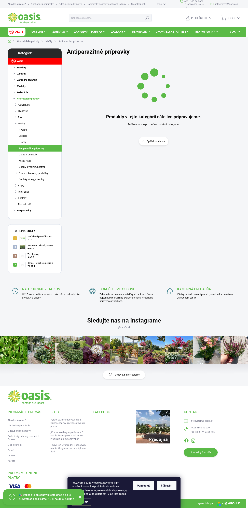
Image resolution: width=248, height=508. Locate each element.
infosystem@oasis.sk (202, 420)
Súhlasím (166, 485)
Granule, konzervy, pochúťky (33, 173)
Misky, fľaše (25, 160)
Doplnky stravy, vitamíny (31, 179)
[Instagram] (193, 439)
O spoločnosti (138, 4)
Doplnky (22, 198)
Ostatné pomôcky (28, 154)
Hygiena (23, 129)
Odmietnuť (143, 485)
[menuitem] (16, 32)
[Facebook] (186, 439)
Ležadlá (23, 135)
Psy (20, 117)
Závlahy (21, 86)
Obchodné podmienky (42, 4)
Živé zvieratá (24, 204)
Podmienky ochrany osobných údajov (106, 4)
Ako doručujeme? (17, 4)
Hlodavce (23, 111)
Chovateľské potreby (28, 98)
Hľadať (147, 18)
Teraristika (23, 191)
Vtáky (21, 185)
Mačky (21, 123)
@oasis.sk (124, 327)
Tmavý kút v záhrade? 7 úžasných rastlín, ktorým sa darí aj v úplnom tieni (68, 448)
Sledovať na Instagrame (127, 374)
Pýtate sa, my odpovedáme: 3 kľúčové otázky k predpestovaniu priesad (67, 423)
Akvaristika (24, 104)
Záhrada (21, 73)
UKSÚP (11, 455)
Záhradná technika (27, 80)
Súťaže (11, 450)
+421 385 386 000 (200, 427)
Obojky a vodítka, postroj (32, 167)
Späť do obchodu (156, 141)
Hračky (22, 142)
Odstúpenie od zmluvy (70, 4)
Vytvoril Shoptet (206, 503)
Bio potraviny (24, 210)
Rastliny (21, 67)
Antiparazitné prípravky (31, 148)
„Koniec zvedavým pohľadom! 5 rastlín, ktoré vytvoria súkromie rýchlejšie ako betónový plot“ (66, 435)
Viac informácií (117, 493)
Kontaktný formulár (200, 452)
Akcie (20, 61)
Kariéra (11, 461)
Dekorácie (22, 92)
